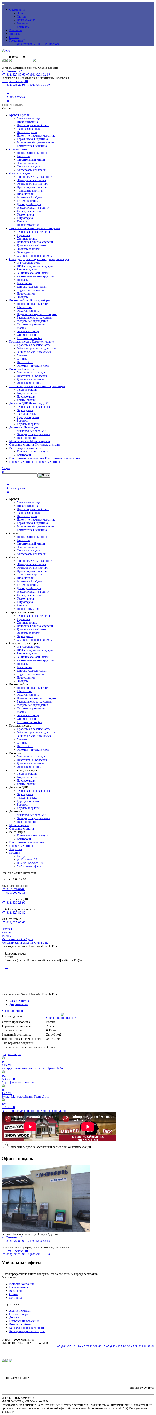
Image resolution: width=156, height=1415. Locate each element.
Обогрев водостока (29, 382)
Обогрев (22, 297)
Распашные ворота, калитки (35, 317)
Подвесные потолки (22, 461)
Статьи (21, 16)
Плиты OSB (25, 362)
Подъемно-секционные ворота (37, 314)
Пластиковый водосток (32, 375)
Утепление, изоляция (23, 386)
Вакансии (23, 23)
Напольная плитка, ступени (35, 242)
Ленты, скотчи (26, 400)
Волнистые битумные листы (35, 142)
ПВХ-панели (25, 194)
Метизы (22, 355)
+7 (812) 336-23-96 (13, 84)
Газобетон (23, 156)
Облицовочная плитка (31, 180)
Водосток (15, 369)
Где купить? (17, 40)
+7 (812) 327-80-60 (13, 74)
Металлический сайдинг (33, 207)
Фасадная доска (27, 413)
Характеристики (20, 1000)
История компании (21, 1283)
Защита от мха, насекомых (34, 351)
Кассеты (22, 221)
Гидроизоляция (27, 393)
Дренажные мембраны (31, 245)
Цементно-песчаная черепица (36, 135)
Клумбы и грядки (28, 424)
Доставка (15, 33)
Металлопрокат (19, 441)
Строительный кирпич (31, 159)
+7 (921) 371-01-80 (38, 84)
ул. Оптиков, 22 (27, 44)
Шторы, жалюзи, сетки (32, 286)
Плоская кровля (27, 132)
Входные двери (27, 269)
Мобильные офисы (29, 866)
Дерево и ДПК (19, 403)
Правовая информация (24, 1320)
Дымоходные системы (31, 430)
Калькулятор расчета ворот (26, 1327)
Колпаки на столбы (29, 338)
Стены (13, 149)
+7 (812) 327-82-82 (13, 912)
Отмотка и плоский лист (33, 365)
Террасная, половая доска (33, 406)
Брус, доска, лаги (28, 417)
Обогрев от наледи (29, 248)
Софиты (22, 358)
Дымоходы (16, 427)
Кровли (14, 115)
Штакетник (24, 307)
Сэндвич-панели (27, 163)
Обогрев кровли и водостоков (36, 348)
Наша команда (26, 20)
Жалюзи (22, 327)
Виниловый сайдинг (30, 197)
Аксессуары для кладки (32, 169)
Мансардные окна (28, 262)
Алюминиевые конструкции (35, 276)
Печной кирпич (27, 437)
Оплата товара (18, 1314)
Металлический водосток (33, 372)
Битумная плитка (28, 200)
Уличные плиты (27, 238)
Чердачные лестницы (30, 290)
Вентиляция (17, 448)
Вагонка (22, 420)
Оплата (14, 37)
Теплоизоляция (27, 389)
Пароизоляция (26, 396)
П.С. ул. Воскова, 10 (51, 44)
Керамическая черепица (32, 139)
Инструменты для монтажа (27, 458)
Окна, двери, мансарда (24, 259)
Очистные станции (22, 444)
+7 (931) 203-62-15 (38, 74)
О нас (20, 13)
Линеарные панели (29, 211)
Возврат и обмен (20, 1324)
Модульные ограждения (32, 321)
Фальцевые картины (30, 190)
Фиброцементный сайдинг (34, 176)
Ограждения (25, 252)
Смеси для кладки (28, 166)
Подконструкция (28, 224)
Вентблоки (24, 454)
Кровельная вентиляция (32, 451)
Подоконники (26, 293)
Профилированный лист (33, 125)
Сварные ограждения (31, 324)
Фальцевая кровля (28, 128)
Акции (15, 849)
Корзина (14, 852)
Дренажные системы (30, 379)
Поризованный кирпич (32, 152)
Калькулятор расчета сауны (27, 1331)
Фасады (14, 173)
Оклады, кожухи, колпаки (33, 434)
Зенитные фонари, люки (33, 272)
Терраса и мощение (22, 228)
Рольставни (24, 283)
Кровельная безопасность (33, 345)
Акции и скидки (20, 1310)
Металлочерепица (28, 118)
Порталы (22, 279)
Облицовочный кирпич (32, 183)
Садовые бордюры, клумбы (35, 255)
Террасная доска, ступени (33, 231)
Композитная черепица (32, 145)
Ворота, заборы (19, 300)
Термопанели (25, 214)
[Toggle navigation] (3, 4)
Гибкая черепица (28, 121)
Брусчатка (23, 235)
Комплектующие (20, 341)
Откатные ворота (28, 310)
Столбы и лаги (26, 334)
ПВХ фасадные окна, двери (35, 266)
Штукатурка (25, 218)
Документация (18, 1004)
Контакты (23, 26)
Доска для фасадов (29, 204)
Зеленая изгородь (28, 331)
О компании (17, 9)
